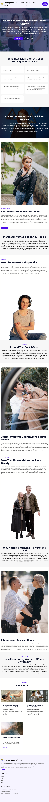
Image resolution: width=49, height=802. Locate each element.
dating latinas (30, 38)
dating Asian (18, 38)
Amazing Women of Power (13, 760)
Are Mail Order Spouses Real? (11, 737)
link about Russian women (39, 88)
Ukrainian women (15, 222)
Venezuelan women (5, 222)
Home (22, 2)
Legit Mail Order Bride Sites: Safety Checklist (35, 706)
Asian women (41, 221)
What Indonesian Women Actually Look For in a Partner (11, 706)
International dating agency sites (8, 443)
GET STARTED (45, 4)
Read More (5, 228)
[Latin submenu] (27, 5)
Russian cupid (15, 444)
